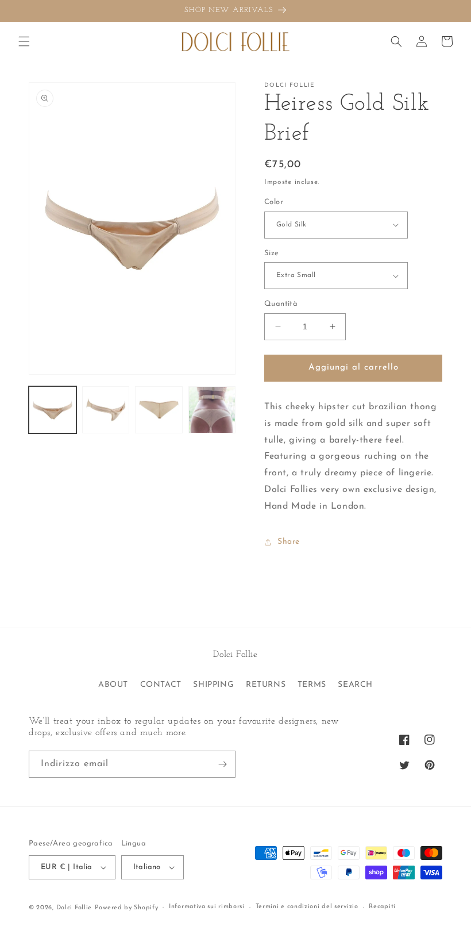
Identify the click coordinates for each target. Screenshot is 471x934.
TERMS (312, 685)
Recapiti (382, 907)
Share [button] (288, 541)
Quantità (281, 304)
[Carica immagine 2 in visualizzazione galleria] (106, 410)
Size (271, 253)
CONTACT (161, 685)
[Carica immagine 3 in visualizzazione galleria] (159, 410)
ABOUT (113, 685)
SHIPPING (213, 685)
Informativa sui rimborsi (207, 907)
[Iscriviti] (222, 764)
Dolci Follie (74, 908)
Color (273, 202)
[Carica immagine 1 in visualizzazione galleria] (52, 410)
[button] (24, 41)
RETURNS (265, 685)
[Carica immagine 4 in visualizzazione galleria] (212, 410)
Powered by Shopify (127, 908)
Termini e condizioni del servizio (307, 907)
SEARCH (355, 685)
